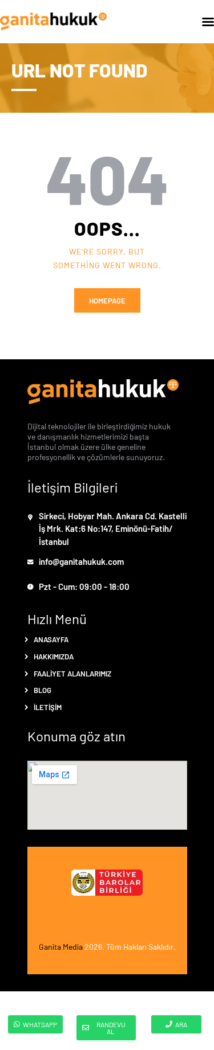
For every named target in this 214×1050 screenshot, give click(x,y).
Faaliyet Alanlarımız (72, 673)
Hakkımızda (54, 656)
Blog (42, 690)
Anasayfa (51, 639)
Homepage (107, 300)
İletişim (48, 707)
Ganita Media (61, 946)
